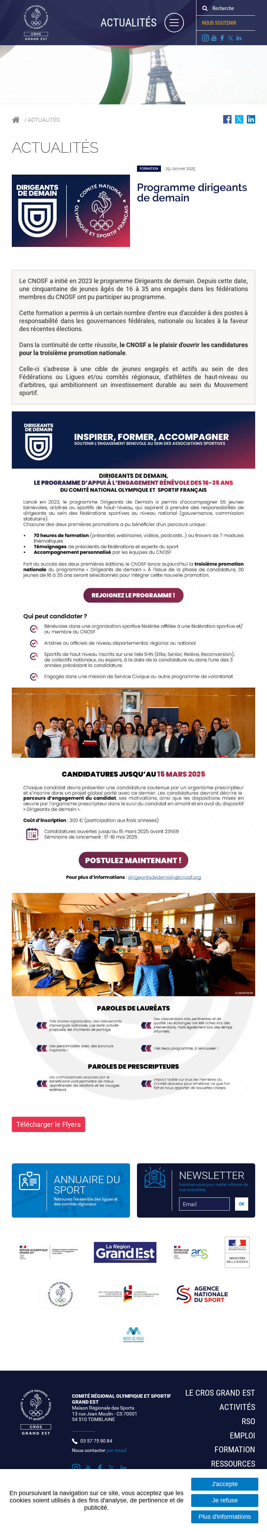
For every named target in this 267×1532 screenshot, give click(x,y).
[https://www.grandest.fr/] (125, 1252)
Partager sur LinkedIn (251, 119)
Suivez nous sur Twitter (230, 38)
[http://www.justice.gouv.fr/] (237, 1252)
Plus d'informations (225, 1516)
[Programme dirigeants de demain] (71, 210)
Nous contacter (99, 1450)
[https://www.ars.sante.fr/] (190, 1252)
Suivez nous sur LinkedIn (239, 38)
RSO (248, 1421)
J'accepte (225, 1484)
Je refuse (225, 1500)
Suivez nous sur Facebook (222, 38)
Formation (235, 1449)
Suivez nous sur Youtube (214, 38)
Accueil (16, 120)
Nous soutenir (219, 23)
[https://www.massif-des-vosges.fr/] (133, 1335)
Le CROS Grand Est (220, 1393)
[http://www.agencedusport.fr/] (202, 1294)
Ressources (233, 1464)
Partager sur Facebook (227, 119)
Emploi (242, 1436)
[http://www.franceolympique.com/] (60, 1294)
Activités (237, 1407)
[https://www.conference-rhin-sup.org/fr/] (129, 1294)
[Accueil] (30, 22)
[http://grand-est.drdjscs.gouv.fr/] (48, 1252)
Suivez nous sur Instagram (205, 38)
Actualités (43, 120)
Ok (204, 8)
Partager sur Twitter (239, 119)
